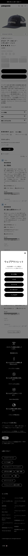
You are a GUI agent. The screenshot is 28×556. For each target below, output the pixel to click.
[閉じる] (25, 253)
